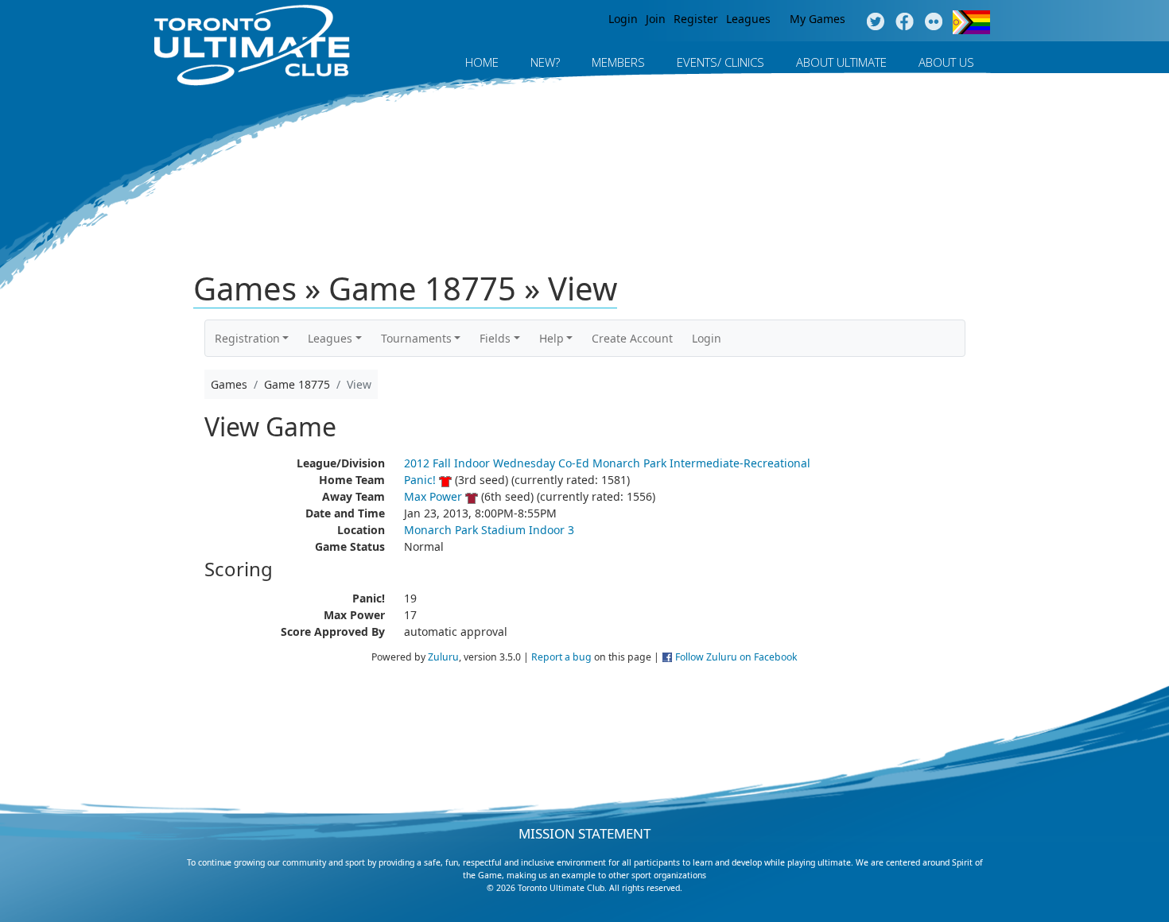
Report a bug (561, 657)
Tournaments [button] (416, 338)
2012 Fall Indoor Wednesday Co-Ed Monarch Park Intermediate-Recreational (607, 463)
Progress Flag (971, 22)
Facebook (904, 22)
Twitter (875, 22)
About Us (946, 62)
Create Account (632, 338)
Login (623, 18)
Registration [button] (247, 338)
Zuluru (443, 657)
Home (482, 62)
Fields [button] (495, 338)
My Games (817, 18)
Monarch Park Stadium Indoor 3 (489, 529)
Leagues (748, 18)
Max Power (433, 496)
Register (696, 18)
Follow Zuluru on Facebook (736, 657)
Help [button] (551, 338)
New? (545, 62)
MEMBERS (618, 62)
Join (656, 18)
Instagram (934, 22)
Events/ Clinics (720, 62)
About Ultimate (841, 62)
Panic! (420, 479)
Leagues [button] (330, 338)
